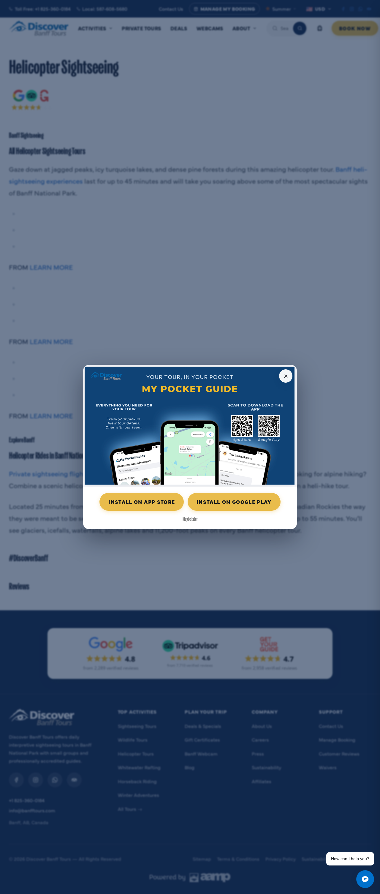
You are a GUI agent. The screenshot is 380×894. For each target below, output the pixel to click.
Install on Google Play (234, 501)
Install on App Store (141, 501)
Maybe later (190, 518)
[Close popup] (285, 376)
